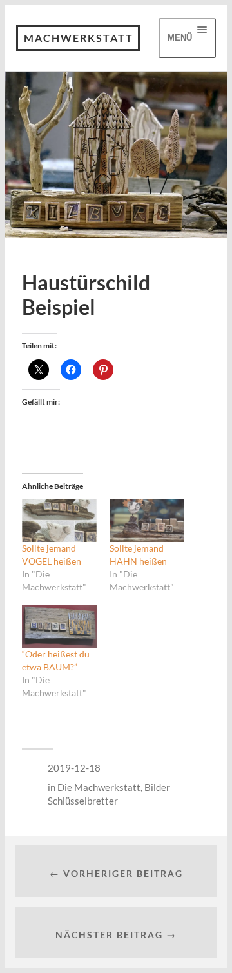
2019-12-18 (74, 768)
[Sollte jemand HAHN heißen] (147, 520)
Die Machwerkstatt (98, 787)
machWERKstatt (78, 38)
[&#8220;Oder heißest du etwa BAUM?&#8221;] (59, 626)
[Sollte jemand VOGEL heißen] (59, 520)
